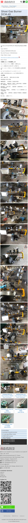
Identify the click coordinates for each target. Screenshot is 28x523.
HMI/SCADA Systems (8, 436)
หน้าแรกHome (4, 6)
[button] (21, 2)
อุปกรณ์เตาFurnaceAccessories (10, 432)
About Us (2, 472)
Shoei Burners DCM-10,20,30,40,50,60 (10, 57)
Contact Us (2, 475)
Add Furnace (9, 510)
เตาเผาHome (6, 430)
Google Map (3, 476)
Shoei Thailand (12, 6)
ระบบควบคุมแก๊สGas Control (9, 434)
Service (2, 473)
